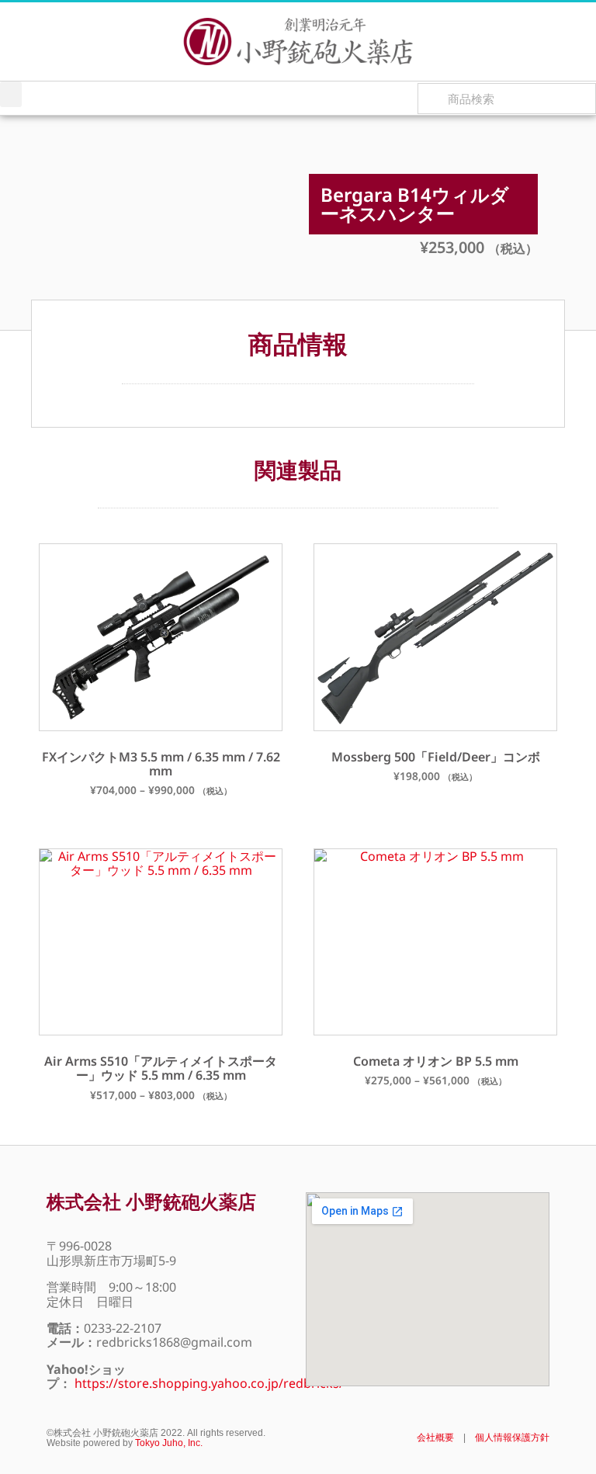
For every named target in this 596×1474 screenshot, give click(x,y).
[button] (11, 94)
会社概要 (435, 1437)
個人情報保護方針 (512, 1437)
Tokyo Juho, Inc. (169, 1443)
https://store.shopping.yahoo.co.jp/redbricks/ (209, 1383)
